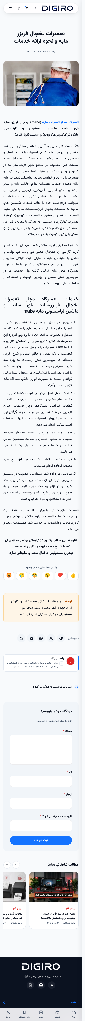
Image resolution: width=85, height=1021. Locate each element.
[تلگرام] (51, 985)
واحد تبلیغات (57, 659)
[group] (40, 901)
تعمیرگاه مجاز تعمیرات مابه (60, 122)
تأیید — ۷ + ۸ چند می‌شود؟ (56, 816)
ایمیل (68, 794)
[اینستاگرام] (41, 985)
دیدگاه (67, 731)
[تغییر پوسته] (18, 8)
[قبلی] (16, 865)
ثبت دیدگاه (41, 840)
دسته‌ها (74, 1002)
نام (69, 772)
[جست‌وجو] (35, 8)
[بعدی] (7, 865)
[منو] (10, 8)
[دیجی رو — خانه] (57, 8)
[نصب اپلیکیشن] (30, 985)
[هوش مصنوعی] (27, 8)
